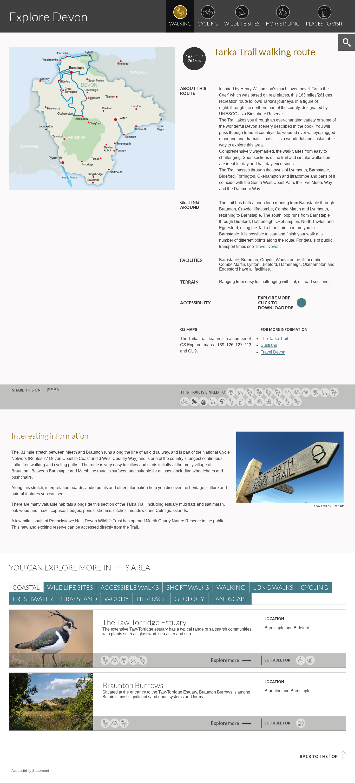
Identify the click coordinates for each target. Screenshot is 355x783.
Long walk (273, 587)
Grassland (79, 598)
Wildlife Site (70, 587)
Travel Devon (267, 246)
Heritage (151, 598)
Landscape (230, 598)
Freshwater (33, 598)
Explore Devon (48, 16)
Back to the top (319, 756)
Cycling (314, 587)
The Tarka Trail (274, 338)
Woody (116, 598)
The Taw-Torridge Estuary (144, 622)
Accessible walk (130, 587)
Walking (231, 587)
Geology (189, 598)
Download (301, 302)
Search (346, 42)
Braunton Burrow (132, 685)
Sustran (269, 345)
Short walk (187, 587)
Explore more (225, 660)
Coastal (26, 587)
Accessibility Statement (30, 770)
